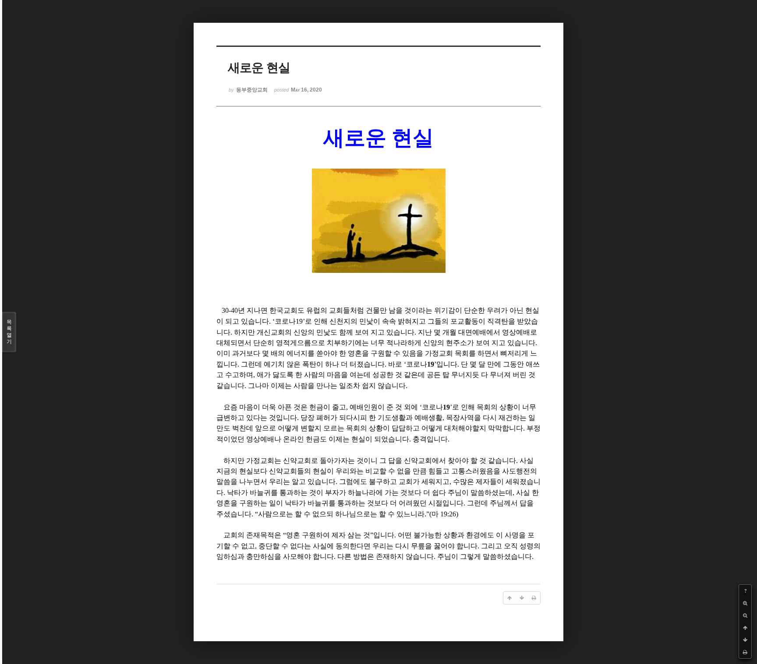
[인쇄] (745, 652)
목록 (9, 332)
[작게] (745, 615)
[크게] (745, 603)
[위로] (745, 628)
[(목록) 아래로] (745, 640)
